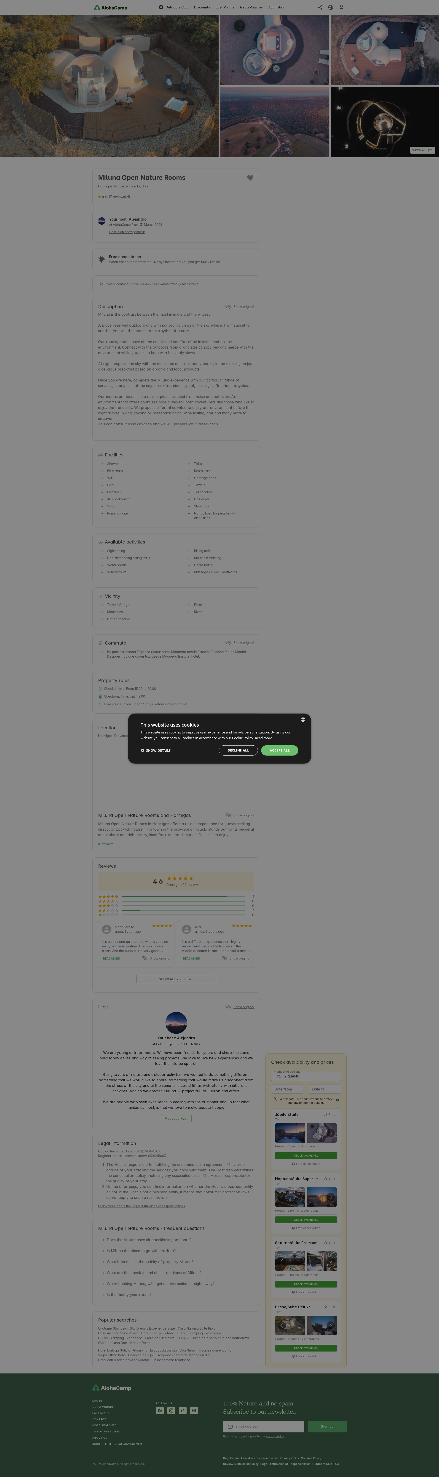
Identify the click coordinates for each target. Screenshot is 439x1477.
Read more (263, 738)
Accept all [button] (280, 750)
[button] (156, 750)
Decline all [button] (238, 750)
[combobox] (303, 719)
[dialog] (219, 739)
